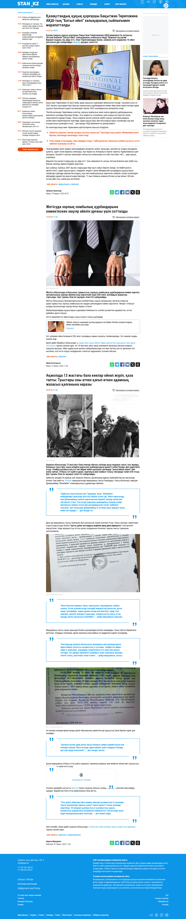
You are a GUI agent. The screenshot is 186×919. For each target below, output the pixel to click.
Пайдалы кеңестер (100, 915)
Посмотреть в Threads (81, 780)
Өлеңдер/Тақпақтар (25, 901)
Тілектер (21, 898)
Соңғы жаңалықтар (30, 149)
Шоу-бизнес (120, 4)
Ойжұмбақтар (163, 901)
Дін (167, 895)
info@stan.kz (23, 863)
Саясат (80, 4)
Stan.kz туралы (25, 879)
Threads (68, 480)
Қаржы (66, 4)
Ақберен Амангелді (53, 191)
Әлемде (93, 4)
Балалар (165, 905)
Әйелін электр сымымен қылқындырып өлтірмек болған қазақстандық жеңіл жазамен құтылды (99, 323)
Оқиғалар (75, 184)
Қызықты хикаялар (82, 915)
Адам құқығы (64, 184)
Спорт (107, 4)
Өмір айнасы (52, 4)
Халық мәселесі (74, 835)
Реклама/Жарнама (27, 884)
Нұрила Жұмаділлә (53, 841)
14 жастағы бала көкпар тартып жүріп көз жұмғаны (112, 826)
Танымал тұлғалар (161, 898)
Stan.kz (76, 42)
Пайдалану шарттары (29, 888)
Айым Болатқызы (53, 363)
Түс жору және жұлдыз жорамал (29, 895)
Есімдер (20, 905)
